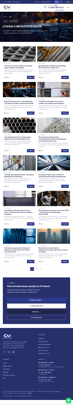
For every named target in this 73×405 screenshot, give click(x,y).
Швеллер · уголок (43, 347)
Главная (5, 17)
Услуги (5, 363)
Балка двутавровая (44, 344)
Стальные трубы (43, 341)
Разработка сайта (13, 393)
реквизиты (57, 391)
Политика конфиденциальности (22, 396)
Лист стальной (43, 350)
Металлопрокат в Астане (46, 370)
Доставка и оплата (9, 375)
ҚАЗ (61, 2)
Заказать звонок (60, 10)
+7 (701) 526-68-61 (44, 372)
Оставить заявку (36, 300)
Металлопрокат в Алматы (46, 362)
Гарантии (5, 372)
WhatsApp (36, 312)
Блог (4, 378)
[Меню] (68, 8)
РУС (56, 2)
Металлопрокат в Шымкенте (46, 377)
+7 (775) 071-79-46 (44, 380)
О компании (6, 369)
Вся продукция (36, 317)
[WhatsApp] (13, 352)
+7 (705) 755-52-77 (56, 8)
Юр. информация (46, 2)
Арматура (41, 338)
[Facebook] (4, 352)
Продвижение (23, 393)
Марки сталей (7, 366)
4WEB (29, 393)
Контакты (36, 2)
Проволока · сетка (43, 353)
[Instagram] (9, 352)
